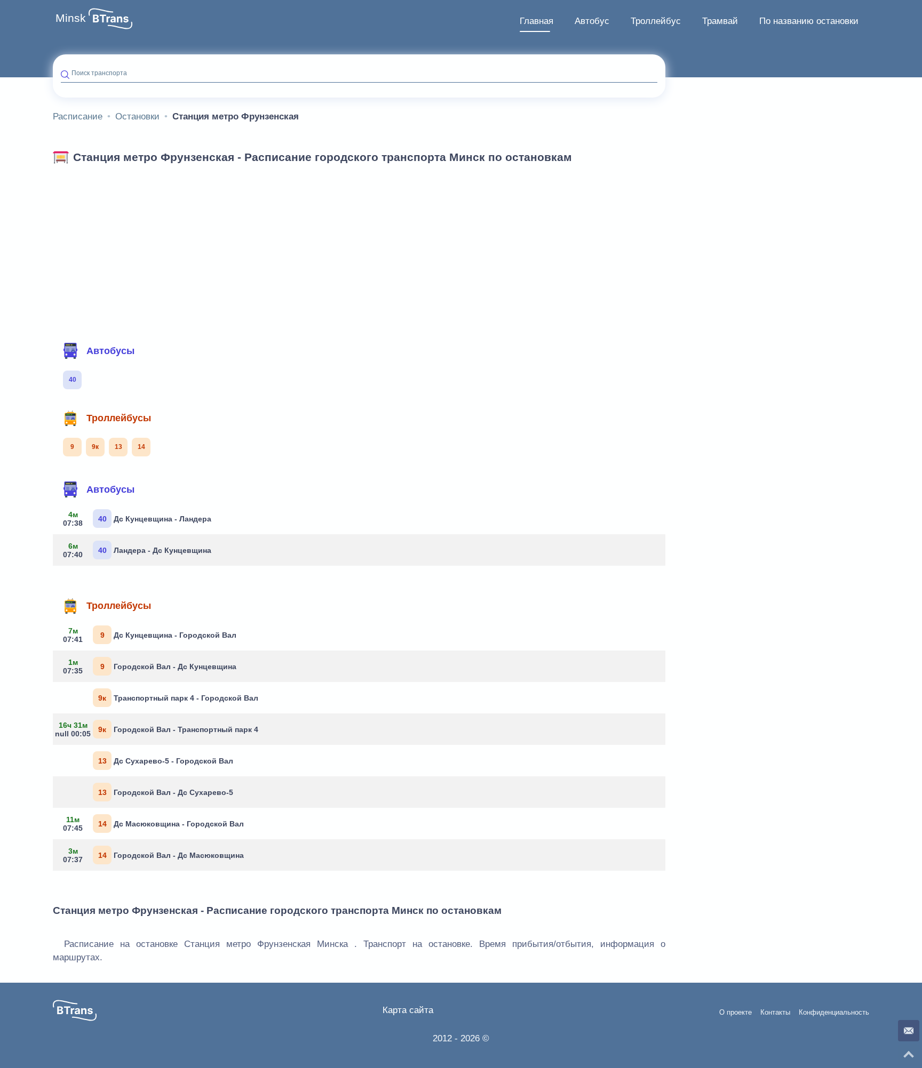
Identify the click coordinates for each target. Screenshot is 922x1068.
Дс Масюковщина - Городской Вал (153, 823)
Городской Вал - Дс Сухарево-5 (166, 792)
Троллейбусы (118, 418)
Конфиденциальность (834, 1012)
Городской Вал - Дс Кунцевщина (149, 666)
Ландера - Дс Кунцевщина (137, 550)
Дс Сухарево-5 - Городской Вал (166, 761)
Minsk (70, 18)
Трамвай (720, 21)
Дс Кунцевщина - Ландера (137, 518)
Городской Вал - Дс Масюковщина (153, 855)
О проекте (735, 1012)
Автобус (592, 21)
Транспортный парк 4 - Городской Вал (178, 698)
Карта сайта (408, 1010)
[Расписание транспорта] (110, 18)
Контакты (775, 1012)
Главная (536, 21)
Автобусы (110, 351)
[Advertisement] (359, 249)
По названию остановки (809, 21)
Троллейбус (656, 21)
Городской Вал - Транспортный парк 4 (159, 729)
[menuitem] (536, 21)
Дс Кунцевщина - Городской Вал (149, 635)
